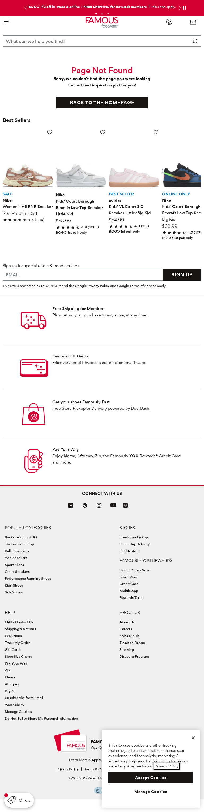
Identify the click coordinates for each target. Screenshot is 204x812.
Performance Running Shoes (28, 578)
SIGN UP (182, 274)
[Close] (193, 738)
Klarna (10, 677)
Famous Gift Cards (70, 356)
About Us (127, 622)
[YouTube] (113, 507)
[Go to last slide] (24, 8)
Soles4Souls (129, 636)
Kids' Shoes (14, 585)
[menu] (7, 24)
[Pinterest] (85, 507)
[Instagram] (99, 507)
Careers (126, 629)
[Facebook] (70, 507)
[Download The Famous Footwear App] (125, 505)
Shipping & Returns (20, 629)
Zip (7, 670)
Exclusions (13, 636)
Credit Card (129, 584)
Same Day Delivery (135, 544)
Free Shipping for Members (78, 308)
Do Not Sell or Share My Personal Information (41, 718)
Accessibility (14, 704)
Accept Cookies (150, 777)
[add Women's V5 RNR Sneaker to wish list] (49, 132)
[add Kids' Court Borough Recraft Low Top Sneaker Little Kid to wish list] (102, 132)
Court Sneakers (17, 571)
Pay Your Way (65, 449)
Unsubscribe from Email (24, 698)
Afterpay (12, 684)
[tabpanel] (102, 5)
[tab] (96, 13)
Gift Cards (13, 649)
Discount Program (134, 656)
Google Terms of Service (136, 285)
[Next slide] (179, 8)
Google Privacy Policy (92, 285)
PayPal (10, 691)
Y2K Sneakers (16, 558)
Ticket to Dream (132, 642)
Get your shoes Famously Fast (81, 401)
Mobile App (129, 590)
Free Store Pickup (134, 537)
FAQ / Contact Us (19, 622)
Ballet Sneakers (17, 551)
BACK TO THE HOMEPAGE (102, 102)
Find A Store (129, 551)
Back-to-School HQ (21, 537)
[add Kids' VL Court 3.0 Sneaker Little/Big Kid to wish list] (155, 132)
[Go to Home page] (102, 22)
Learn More (129, 577)
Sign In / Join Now (134, 570)
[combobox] (102, 41)
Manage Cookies (18, 711)
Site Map (127, 649)
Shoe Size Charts (18, 656)
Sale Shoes (13, 592)
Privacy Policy (68, 769)
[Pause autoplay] (184, 8)
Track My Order (17, 642)
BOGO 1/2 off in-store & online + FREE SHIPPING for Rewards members (87, 7)
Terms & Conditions (100, 769)
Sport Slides (14, 564)
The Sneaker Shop (19, 544)
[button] (161, 7)
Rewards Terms (132, 597)
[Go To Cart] (193, 22)
